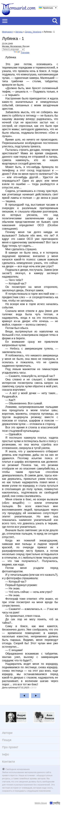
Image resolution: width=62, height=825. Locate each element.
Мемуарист (7, 32)
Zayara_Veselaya (33, 32)
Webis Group (41, 803)
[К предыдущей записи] (24, 695)
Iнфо (5, 754)
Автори (7, 733)
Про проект (10, 747)
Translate (25, 52)
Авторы (19, 32)
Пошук (6, 740)
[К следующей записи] (35, 695)
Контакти (8, 761)
